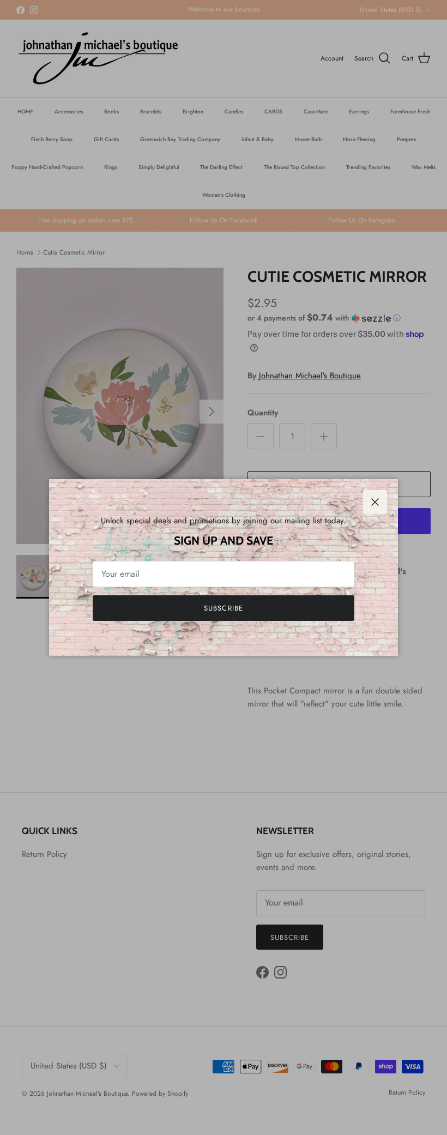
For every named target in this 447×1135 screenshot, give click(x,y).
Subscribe (223, 608)
